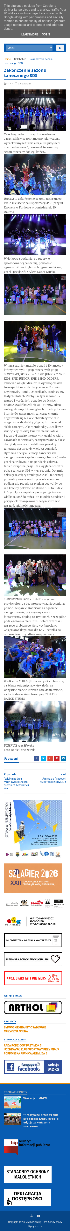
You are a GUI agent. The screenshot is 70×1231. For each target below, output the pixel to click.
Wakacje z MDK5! (35, 1098)
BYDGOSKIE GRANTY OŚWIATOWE (25, 1027)
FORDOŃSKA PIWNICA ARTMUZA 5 (25, 1053)
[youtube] (32, 1216)
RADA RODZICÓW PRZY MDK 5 (22, 1045)
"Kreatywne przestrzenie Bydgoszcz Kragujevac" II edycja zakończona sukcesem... (41, 1120)
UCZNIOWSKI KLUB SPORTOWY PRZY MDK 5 (31, 1049)
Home (7, 59)
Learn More (29, 34)
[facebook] (38, 1216)
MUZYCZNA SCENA (16, 1031)
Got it (46, 34)
